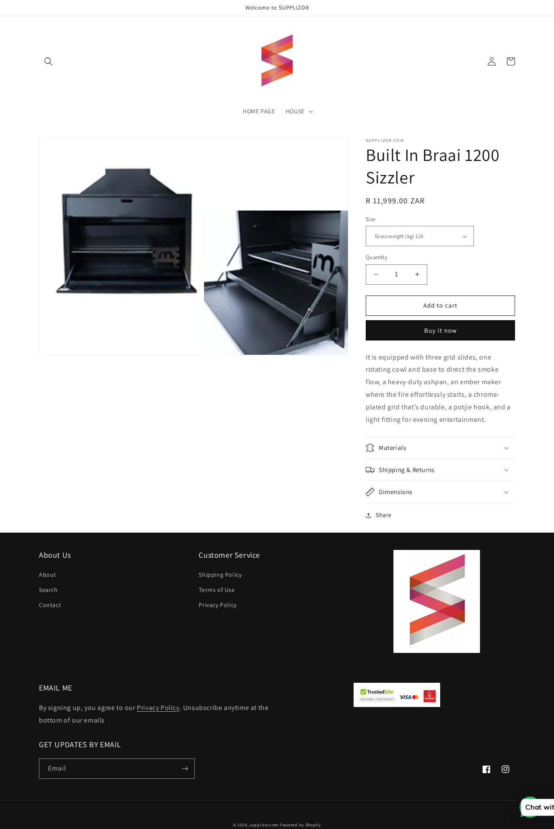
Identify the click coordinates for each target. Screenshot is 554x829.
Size (371, 219)
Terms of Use (217, 590)
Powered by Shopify (300, 825)
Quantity (376, 257)
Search (48, 590)
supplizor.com (264, 825)
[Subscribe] (184, 768)
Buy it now (440, 330)
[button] (48, 61)
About (47, 574)
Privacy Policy (217, 605)
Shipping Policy (220, 574)
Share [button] (384, 515)
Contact (50, 605)
